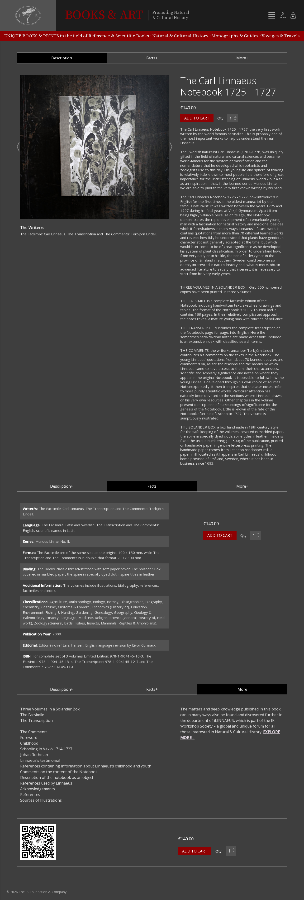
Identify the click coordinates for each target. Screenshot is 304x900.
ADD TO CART (196, 118)
